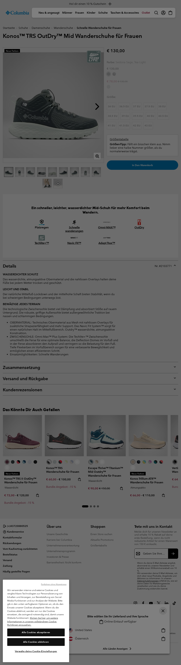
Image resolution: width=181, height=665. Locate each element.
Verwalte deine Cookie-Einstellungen (36, 651)
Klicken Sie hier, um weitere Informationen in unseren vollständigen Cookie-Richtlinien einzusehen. (32, 621)
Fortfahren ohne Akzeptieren (53, 584)
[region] (36, 621)
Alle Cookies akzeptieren (36, 632)
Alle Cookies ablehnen (36, 641)
